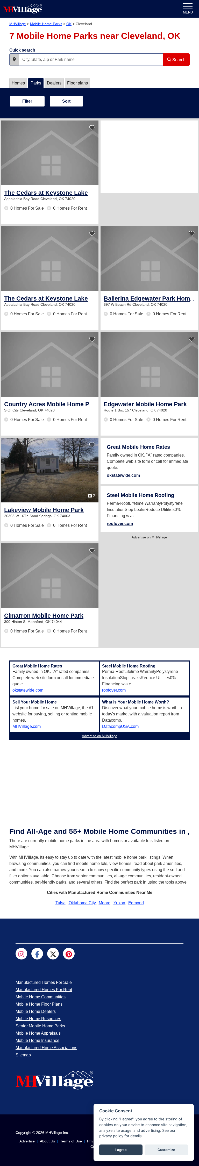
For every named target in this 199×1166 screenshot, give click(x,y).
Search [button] (178, 60)
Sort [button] (66, 101)
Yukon (119, 903)
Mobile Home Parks (46, 24)
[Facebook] (37, 953)
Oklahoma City (82, 903)
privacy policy (111, 1136)
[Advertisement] (149, 156)
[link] (46, 192)
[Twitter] (53, 953)
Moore (104, 903)
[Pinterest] (69, 953)
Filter (27, 101)
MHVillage (17, 24)
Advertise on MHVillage (149, 537)
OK (69, 24)
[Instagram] (21, 953)
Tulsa (60, 903)
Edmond (136, 903)
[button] (14, 59)
